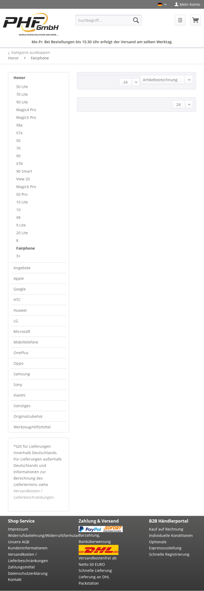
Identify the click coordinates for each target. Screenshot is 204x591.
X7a (19, 132)
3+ (18, 255)
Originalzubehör (28, 416)
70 (18, 148)
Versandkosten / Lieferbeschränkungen (28, 557)
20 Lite (22, 232)
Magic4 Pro (26, 109)
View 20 (23, 178)
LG (16, 320)
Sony (18, 384)
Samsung (22, 373)
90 (18, 155)
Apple (19, 278)
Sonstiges (22, 405)
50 (18, 140)
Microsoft (22, 331)
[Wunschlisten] (180, 20)
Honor (19, 77)
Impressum (18, 529)
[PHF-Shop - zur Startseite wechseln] (31, 24)
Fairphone (25, 248)
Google (20, 289)
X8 (18, 217)
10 (18, 209)
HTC (17, 299)
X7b (19, 163)
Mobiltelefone (26, 342)
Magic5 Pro (26, 117)
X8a (19, 125)
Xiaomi (20, 395)
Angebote (22, 267)
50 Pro (21, 194)
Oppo (18, 363)
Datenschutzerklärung (28, 573)
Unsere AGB (18, 541)
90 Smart (24, 171)
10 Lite (22, 202)
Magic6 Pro (26, 186)
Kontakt (15, 579)
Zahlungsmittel (21, 567)
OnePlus (21, 352)
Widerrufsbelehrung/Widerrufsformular (30, 535)
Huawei (20, 310)
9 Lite (21, 225)
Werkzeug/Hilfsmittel (32, 426)
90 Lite (22, 102)
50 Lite (22, 86)
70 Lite (22, 94)
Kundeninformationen (28, 547)
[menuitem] (187, 4)
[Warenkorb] (195, 20)
